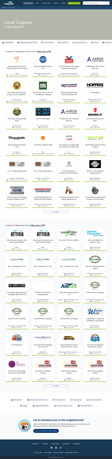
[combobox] (96, 3)
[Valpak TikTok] (60, 447)
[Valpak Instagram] (56, 447)
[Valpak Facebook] (51, 447)
